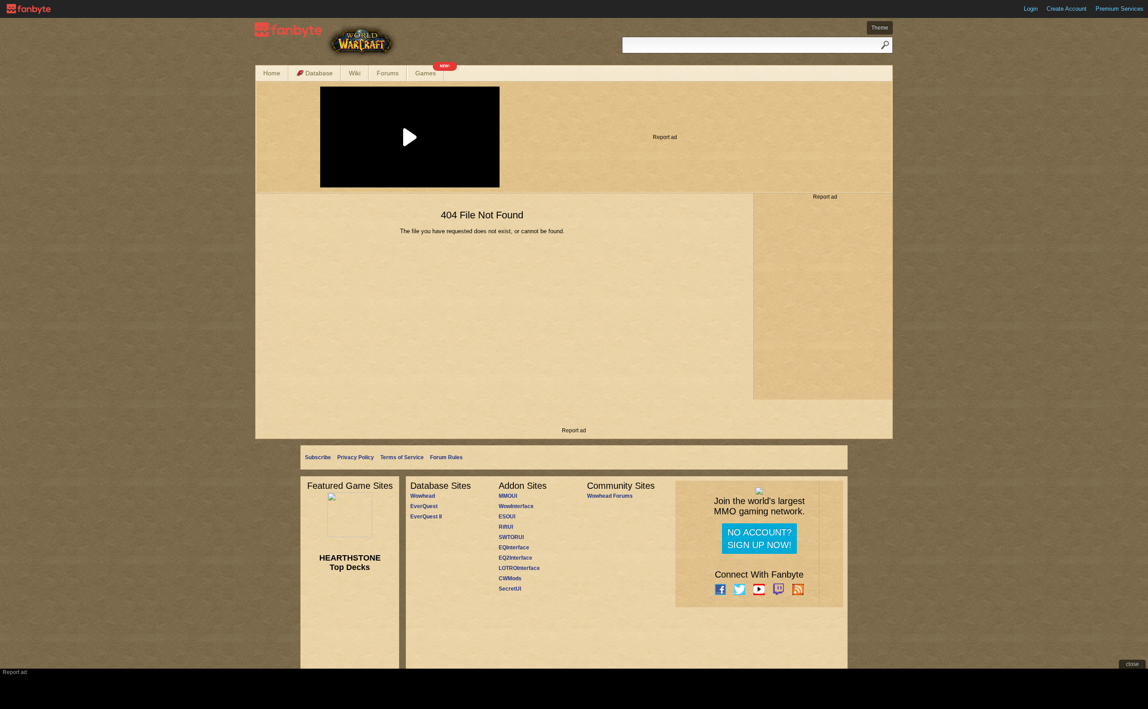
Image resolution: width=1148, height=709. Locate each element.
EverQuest (424, 506)
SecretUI (510, 589)
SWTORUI (511, 537)
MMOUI (508, 496)
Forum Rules (446, 457)
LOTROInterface (519, 568)
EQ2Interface (515, 558)
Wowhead (422, 496)
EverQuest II (426, 516)
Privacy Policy (355, 457)
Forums (388, 73)
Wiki (355, 73)
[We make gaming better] (29, 9)
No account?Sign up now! (759, 538)
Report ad (665, 137)
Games (429, 71)
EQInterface (514, 547)
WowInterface (516, 506)
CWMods (510, 578)
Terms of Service (402, 457)
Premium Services (1120, 8)
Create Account (1067, 8)
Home (271, 73)
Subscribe (318, 457)
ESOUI (507, 516)
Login (1031, 8)
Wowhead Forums (610, 496)
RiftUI (506, 527)
